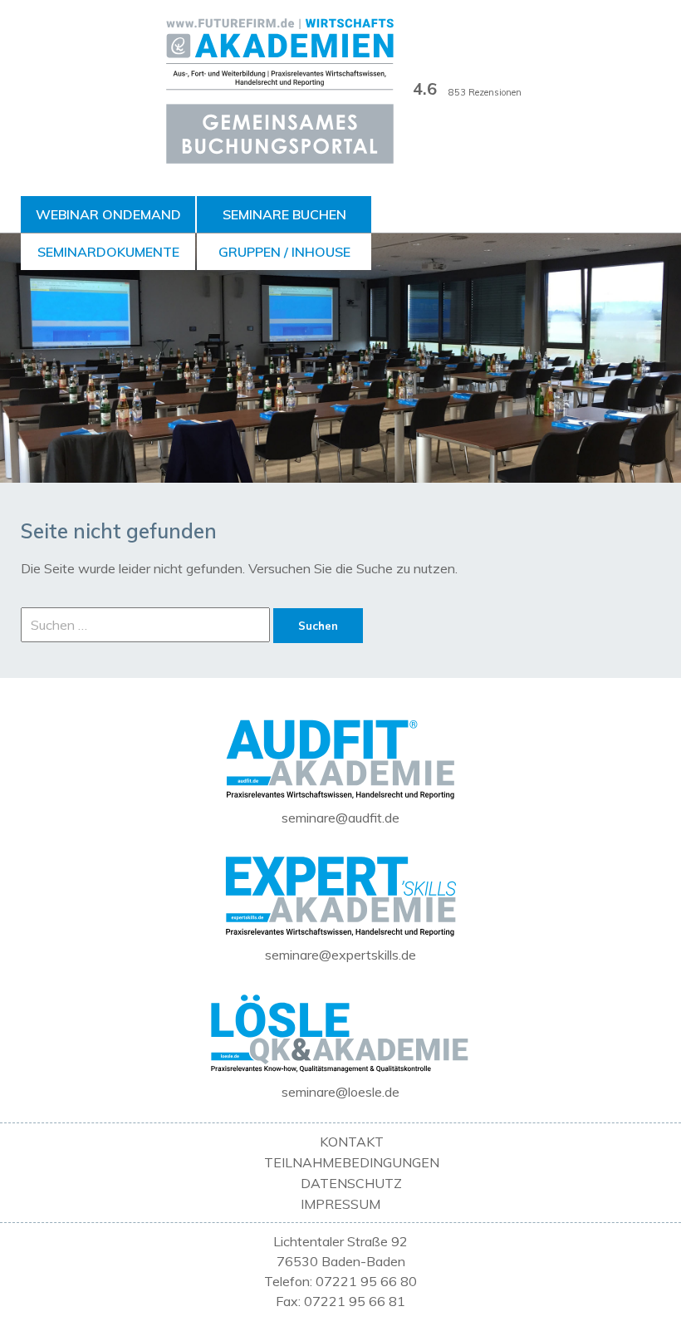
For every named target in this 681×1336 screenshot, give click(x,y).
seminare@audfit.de (340, 817)
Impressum (340, 1204)
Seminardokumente (108, 251)
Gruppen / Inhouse (284, 251)
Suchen (318, 625)
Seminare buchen (284, 214)
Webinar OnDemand (108, 214)
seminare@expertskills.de (340, 954)
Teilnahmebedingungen (351, 1162)
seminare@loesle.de (340, 1091)
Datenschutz (351, 1183)
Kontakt (352, 1141)
